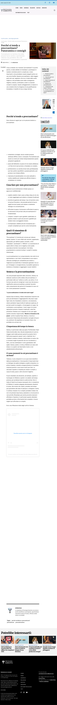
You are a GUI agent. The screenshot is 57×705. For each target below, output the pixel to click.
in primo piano (4, 38)
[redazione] (10, 611)
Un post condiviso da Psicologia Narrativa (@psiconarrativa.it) (22, 454)
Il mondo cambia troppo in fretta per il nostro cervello (48, 220)
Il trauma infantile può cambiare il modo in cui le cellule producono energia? (48, 152)
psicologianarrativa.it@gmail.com (46, 673)
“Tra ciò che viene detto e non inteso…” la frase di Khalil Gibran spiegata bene (48, 186)
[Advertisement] (28, 26)
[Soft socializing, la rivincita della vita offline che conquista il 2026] (7, 640)
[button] (54, 10)
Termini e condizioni (44, 681)
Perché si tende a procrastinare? (48, 74)
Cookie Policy (53, 679)
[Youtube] (54, 3)
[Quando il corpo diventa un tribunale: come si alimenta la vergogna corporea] (48, 196)
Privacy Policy (42, 678)
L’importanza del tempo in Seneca (48, 87)
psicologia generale (13, 38)
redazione (15, 62)
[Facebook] (45, 3)
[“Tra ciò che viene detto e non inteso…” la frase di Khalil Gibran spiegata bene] (48, 178)
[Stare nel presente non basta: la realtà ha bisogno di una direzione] (48, 128)
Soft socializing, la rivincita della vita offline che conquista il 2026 (7, 649)
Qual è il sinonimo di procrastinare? (49, 80)
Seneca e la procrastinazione (47, 84)
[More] (2, 70)
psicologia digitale (5, 645)
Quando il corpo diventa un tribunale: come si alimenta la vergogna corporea (48, 204)
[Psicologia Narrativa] (6, 10)
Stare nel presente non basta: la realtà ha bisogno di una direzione (48, 135)
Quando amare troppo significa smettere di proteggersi (47, 169)
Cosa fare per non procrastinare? (49, 77)
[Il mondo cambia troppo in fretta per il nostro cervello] (48, 213)
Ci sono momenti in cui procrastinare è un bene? (49, 91)
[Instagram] (49, 3)
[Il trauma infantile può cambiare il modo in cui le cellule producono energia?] (48, 144)
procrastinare (10, 622)
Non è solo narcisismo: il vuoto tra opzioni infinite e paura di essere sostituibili (48, 237)
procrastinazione (20, 622)
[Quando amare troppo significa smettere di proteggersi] (48, 162)
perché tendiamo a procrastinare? (21, 620)
